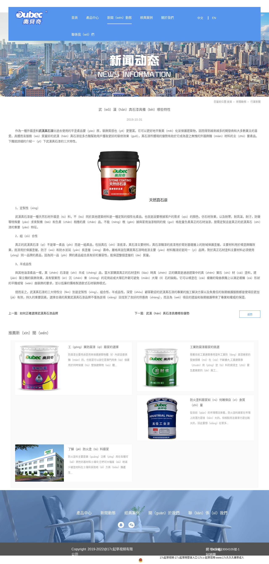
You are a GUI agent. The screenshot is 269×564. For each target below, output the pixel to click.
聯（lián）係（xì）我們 (207, 513)
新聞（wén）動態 (119, 17)
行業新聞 (256, 101)
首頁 (74, 17)
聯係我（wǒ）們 (82, 34)
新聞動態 (241, 101)
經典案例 (146, 17)
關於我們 (167, 17)
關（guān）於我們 (163, 513)
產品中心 (92, 17)
